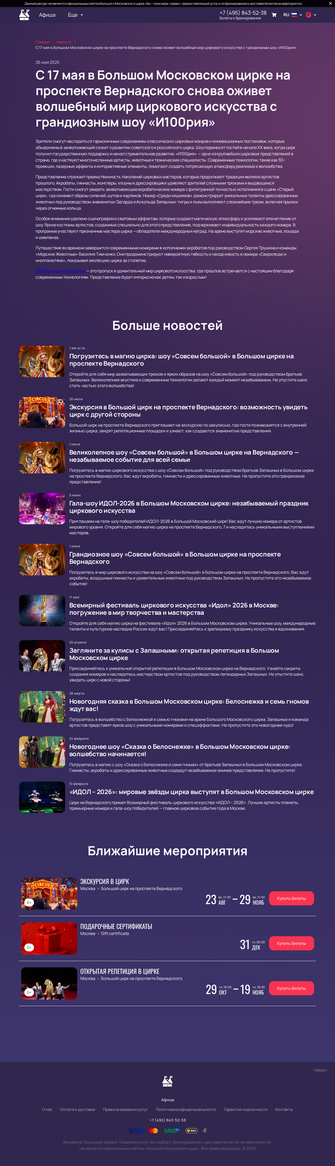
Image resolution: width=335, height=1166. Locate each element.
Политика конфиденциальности (186, 1109)
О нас (47, 1109)
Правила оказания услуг (125, 1109)
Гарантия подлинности (245, 1109)
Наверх (320, 1070)
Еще (73, 14)
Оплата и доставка (77, 1109)
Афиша (47, 15)
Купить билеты (291, 898)
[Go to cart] (274, 15)
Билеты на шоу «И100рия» (60, 271)
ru (286, 15)
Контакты (284, 1109)
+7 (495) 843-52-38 (243, 13)
